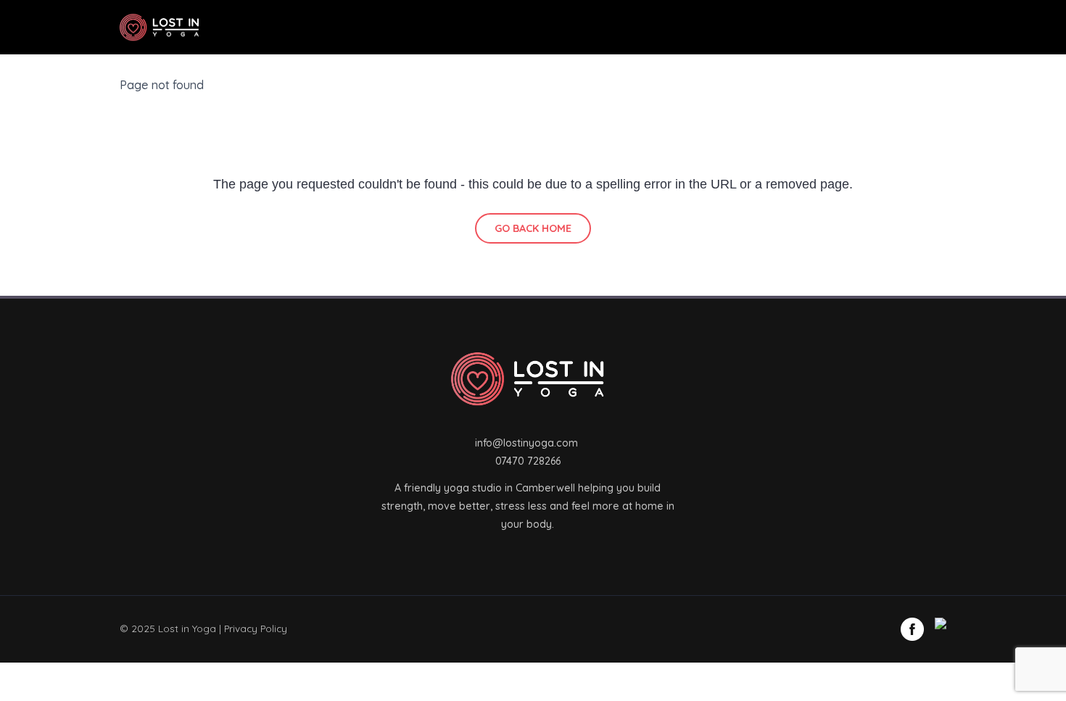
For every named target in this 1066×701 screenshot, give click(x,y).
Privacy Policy (255, 628)
